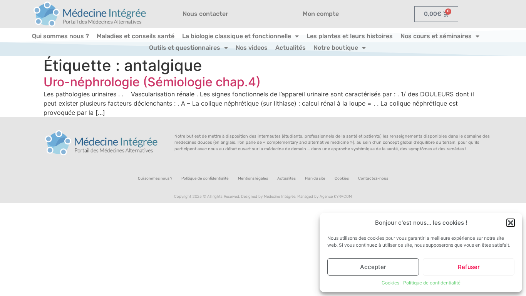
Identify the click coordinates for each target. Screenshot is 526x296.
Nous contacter (205, 13)
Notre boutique (335, 47)
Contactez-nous (373, 178)
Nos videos (252, 47)
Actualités (290, 47)
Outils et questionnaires (184, 47)
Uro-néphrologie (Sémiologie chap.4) (152, 81)
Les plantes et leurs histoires (350, 36)
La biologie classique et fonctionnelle (236, 36)
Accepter (373, 267)
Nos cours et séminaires (436, 36)
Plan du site (315, 178)
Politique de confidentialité (432, 283)
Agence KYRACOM (336, 196)
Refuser (469, 267)
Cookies (390, 283)
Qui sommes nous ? (60, 36)
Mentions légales (253, 178)
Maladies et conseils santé (135, 36)
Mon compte (321, 13)
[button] (510, 223)
